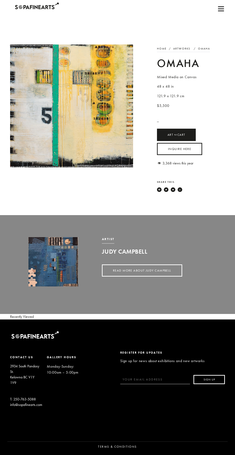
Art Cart (176, 135)
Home (162, 48)
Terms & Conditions (117, 447)
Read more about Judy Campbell (142, 270)
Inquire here (179, 149)
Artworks (181, 48)
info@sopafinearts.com (25, 404)
